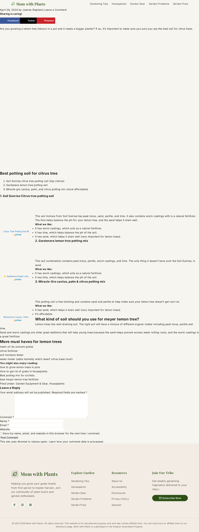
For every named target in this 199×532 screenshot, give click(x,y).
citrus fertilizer (9, 350)
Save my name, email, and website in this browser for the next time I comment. (51, 433)
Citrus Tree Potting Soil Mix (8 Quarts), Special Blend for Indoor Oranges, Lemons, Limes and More (18, 231)
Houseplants (56, 383)
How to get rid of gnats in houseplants (23, 371)
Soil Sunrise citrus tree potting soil (27, 181)
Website (5, 429)
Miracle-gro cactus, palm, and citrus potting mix (36, 189)
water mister (7, 359)
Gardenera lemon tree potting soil (27, 185)
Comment (7, 417)
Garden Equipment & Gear (32, 383)
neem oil (5, 346)
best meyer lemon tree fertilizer (19, 379)
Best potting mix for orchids (17, 375)
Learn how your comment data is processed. (76, 441)
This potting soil (45, 301)
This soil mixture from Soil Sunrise (56, 216)
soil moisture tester (11, 354)
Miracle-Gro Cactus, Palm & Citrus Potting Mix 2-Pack (18, 317)
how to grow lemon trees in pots (20, 367)
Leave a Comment (55, 9)
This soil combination (48, 260)
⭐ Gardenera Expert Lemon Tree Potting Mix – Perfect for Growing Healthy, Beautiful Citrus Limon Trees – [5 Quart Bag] (18, 276)
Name (4, 421)
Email (4, 425)
